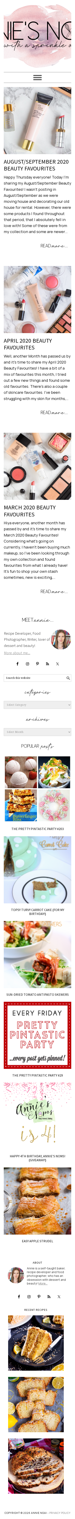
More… (43, 1283)
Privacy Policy (60, 1513)
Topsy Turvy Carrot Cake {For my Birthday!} (37, 912)
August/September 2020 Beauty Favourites (36, 165)
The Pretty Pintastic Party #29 (37, 1075)
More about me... (17, 652)
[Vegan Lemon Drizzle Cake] (36, 1404)
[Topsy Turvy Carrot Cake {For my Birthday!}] (37, 869)
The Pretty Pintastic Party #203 (37, 829)
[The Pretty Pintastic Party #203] (37, 788)
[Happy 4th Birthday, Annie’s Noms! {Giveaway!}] (37, 1116)
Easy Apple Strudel (37, 1241)
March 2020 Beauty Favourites (30, 511)
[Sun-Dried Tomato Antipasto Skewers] (37, 954)
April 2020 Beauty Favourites (28, 344)
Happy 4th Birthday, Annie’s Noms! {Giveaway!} (37, 1158)
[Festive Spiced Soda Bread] (36, 1466)
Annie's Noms (37, 34)
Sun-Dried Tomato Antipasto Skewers (37, 994)
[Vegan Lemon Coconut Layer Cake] (36, 1343)
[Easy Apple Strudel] (37, 1201)
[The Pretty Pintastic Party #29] (37, 1035)
